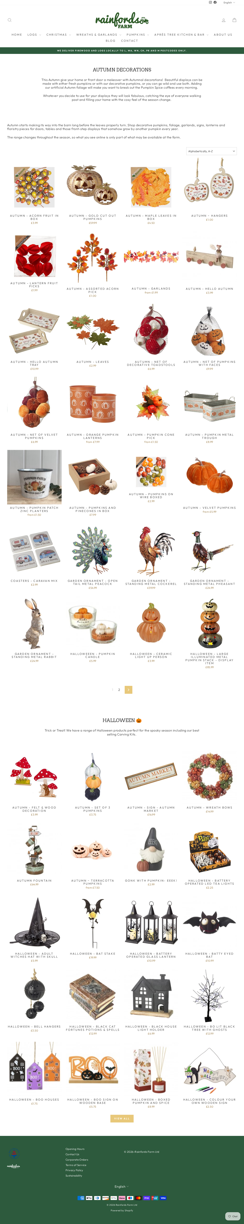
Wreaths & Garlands (97, 34)
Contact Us (72, 1154)
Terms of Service (76, 1165)
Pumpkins (136, 34)
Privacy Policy (74, 1170)
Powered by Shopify (122, 1210)
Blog (111, 40)
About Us (223, 34)
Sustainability (74, 1175)
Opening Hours (75, 1149)
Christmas (57, 34)
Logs (33, 34)
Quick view (34, 208)
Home (17, 34)
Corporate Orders (77, 1159)
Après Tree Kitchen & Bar (180, 34)
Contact (129, 40)
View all (122, 1118)
